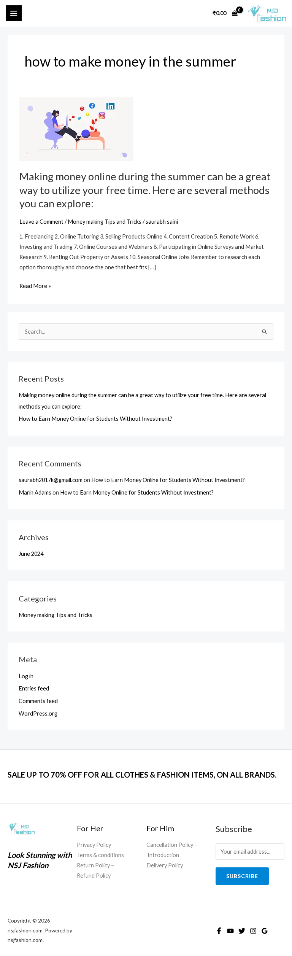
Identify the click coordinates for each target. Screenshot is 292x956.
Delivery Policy (164, 865)
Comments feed (38, 701)
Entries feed (34, 688)
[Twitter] (241, 930)
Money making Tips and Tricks (55, 615)
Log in (26, 676)
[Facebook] (219, 930)
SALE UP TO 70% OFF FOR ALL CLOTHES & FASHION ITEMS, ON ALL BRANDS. (142, 774)
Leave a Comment (41, 221)
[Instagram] (253, 930)
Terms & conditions (100, 855)
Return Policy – (95, 865)
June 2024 (31, 553)
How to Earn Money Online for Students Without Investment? (95, 418)
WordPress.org (38, 713)
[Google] (264, 930)
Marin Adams (35, 492)
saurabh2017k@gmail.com (51, 480)
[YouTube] (230, 930)
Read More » (35, 286)
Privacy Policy (94, 844)
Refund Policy (94, 875)
